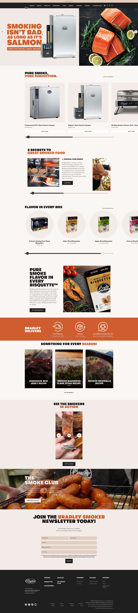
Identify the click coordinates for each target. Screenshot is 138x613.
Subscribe (69, 330)
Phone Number (62, 308)
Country (60, 314)
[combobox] (60, 311)
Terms (73, 327)
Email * (60, 301)
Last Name (61, 295)
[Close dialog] (80, 280)
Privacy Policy (68, 327)
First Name (61, 288)
